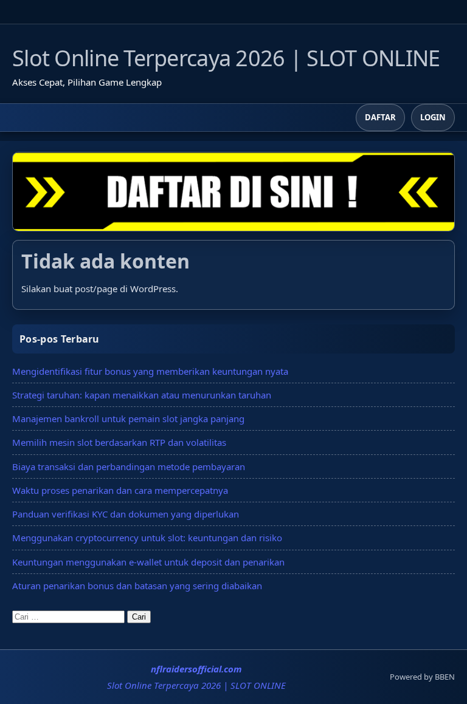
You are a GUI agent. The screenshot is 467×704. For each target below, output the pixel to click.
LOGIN (433, 117)
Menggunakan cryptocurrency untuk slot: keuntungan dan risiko (147, 537)
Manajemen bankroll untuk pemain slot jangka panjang (128, 418)
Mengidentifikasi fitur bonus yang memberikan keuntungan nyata (150, 371)
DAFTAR (380, 117)
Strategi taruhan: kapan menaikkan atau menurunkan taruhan (141, 395)
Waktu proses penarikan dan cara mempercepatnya (120, 490)
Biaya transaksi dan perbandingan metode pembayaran (128, 466)
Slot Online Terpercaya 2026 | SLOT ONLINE (226, 58)
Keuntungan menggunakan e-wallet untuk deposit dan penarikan (148, 562)
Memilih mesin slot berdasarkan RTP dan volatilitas (119, 442)
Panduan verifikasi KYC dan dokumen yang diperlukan (125, 514)
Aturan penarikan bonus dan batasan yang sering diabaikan (137, 585)
